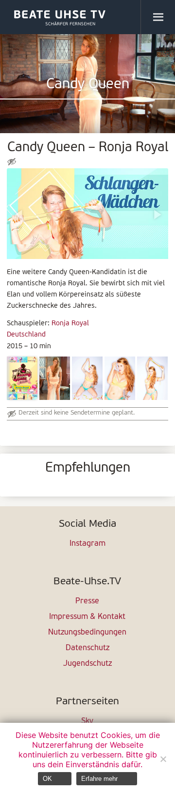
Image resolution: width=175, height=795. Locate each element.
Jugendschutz (87, 664)
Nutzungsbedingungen (87, 632)
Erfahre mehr (99, 778)
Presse (87, 601)
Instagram (87, 544)
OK (47, 778)
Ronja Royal (70, 323)
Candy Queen (87, 85)
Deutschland (26, 334)
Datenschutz (87, 648)
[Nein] (163, 759)
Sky (87, 721)
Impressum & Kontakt (87, 617)
